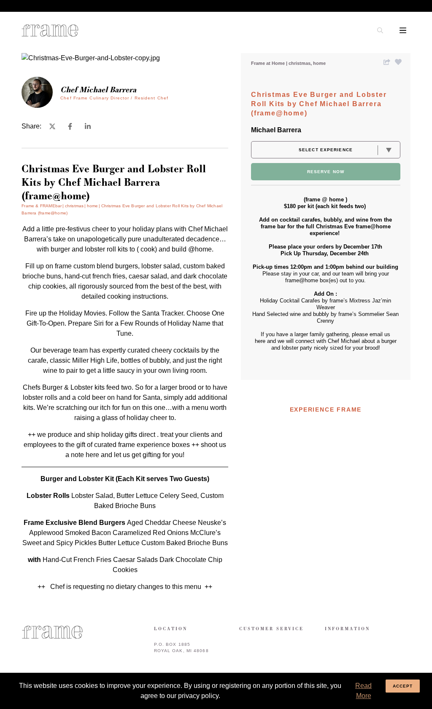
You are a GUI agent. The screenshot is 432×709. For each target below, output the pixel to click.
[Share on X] (52, 126)
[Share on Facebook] (70, 126)
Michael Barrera (276, 130)
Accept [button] (403, 686)
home (319, 63)
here (93, 454)
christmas (300, 63)
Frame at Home (268, 63)
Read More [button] (363, 690)
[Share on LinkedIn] (87, 126)
